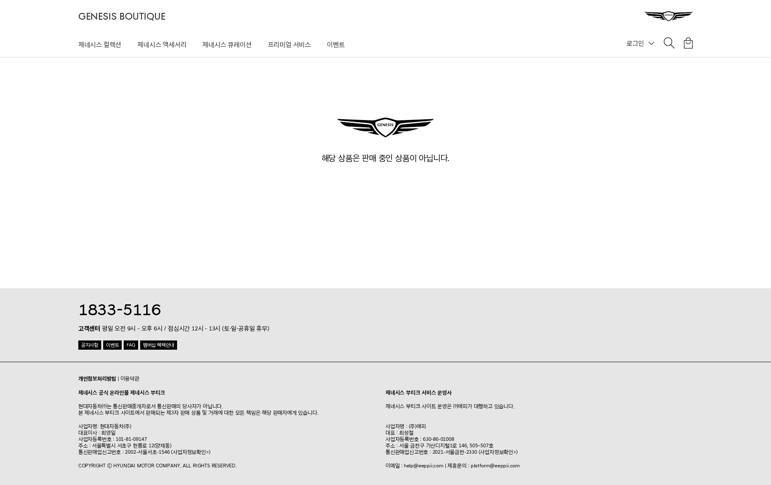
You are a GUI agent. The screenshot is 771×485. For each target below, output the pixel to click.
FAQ (130, 345)
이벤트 (336, 45)
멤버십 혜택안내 (158, 345)
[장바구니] (688, 45)
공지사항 (89, 345)
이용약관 (129, 378)
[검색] (669, 45)
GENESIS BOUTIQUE (121, 16)
